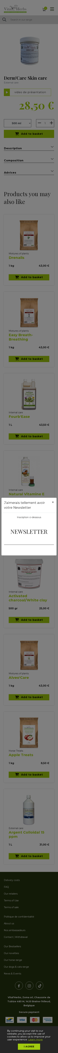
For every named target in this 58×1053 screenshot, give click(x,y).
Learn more (35, 1039)
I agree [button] (29, 1046)
